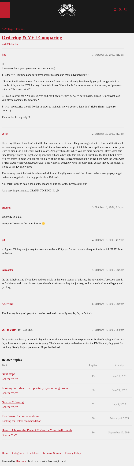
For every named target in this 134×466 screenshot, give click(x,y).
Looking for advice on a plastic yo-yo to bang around (35, 388)
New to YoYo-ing (13, 402)
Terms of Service (52, 453)
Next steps (8, 374)
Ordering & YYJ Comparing (32, 37)
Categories (18, 453)
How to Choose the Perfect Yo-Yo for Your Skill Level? (37, 430)
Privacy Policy (73, 453)
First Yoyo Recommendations (20, 416)
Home (5, 453)
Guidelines (33, 453)
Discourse (21, 461)
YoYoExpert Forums (13, 29)
